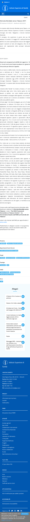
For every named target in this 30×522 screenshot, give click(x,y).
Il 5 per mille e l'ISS (7, 464)
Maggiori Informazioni (6, 520)
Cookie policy (5, 403)
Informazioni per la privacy (9, 398)
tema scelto (3, 222)
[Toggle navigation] (3, 14)
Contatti (4, 400)
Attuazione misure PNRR (8, 413)
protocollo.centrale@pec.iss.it (12, 388)
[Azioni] (2, 2)
